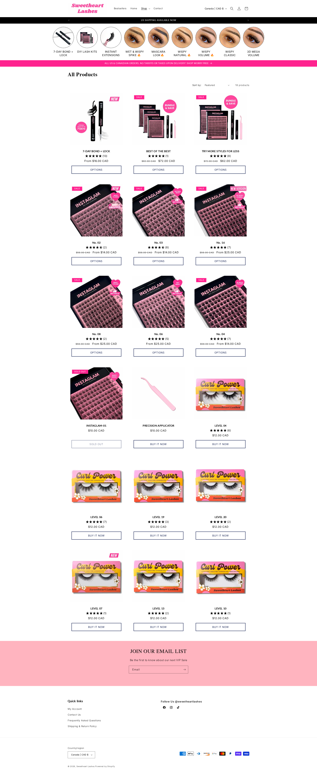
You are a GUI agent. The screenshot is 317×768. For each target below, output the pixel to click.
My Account (75, 708)
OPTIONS (96, 169)
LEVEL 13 (158, 608)
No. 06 (158, 333)
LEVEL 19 (158, 516)
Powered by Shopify (105, 766)
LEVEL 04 (221, 425)
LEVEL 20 (221, 516)
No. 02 (96, 242)
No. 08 (96, 333)
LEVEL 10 (221, 608)
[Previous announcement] (68, 20)
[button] (145, 8)
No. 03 (158, 242)
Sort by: (196, 85)
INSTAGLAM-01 (96, 425)
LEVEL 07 (96, 608)
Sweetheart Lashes (85, 766)
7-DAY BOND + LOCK (96, 151)
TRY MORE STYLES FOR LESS (220, 151)
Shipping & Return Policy (82, 726)
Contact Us (74, 714)
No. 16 (220, 242)
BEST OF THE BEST (158, 151)
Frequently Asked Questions (84, 720)
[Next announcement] (248, 20)
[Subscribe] (184, 669)
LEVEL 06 (96, 516)
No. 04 (220, 333)
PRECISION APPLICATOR (158, 425)
